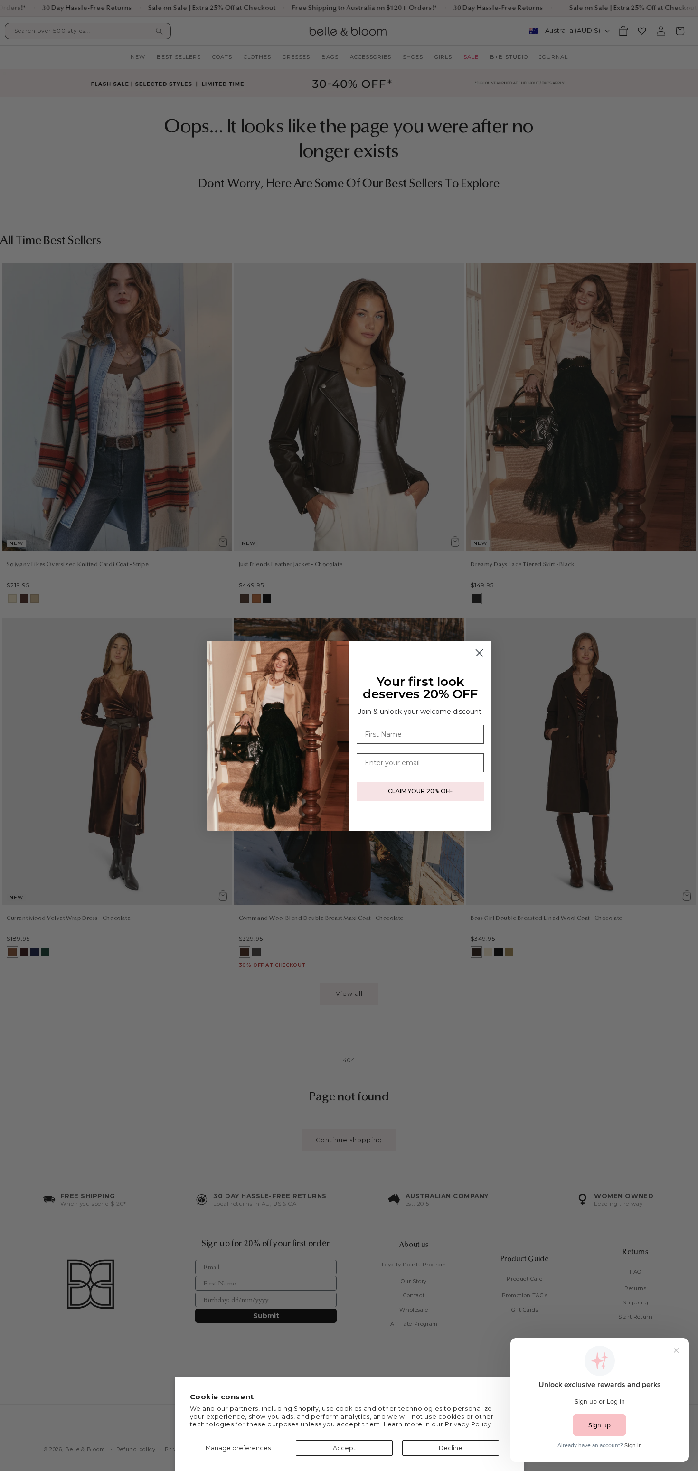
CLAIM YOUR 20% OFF (420, 791)
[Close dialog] (479, 653)
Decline (450, 1448)
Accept (344, 1448)
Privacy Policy (468, 1424)
